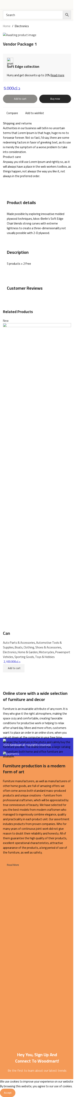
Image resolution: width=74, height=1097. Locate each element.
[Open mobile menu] (4, 5)
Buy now (55, 98)
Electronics (22, 26)
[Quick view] (8, 677)
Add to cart (20, 98)
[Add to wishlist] (8, 625)
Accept (7, 1092)
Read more (57, 75)
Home (6, 26)
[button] (13, 668)
